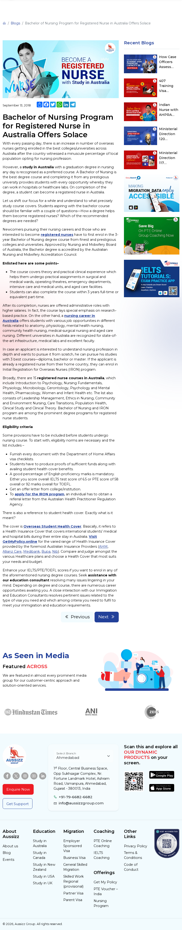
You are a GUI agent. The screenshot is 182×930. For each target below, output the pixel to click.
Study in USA (44, 876)
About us (10, 846)
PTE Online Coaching (103, 843)
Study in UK (42, 883)
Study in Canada (39, 855)
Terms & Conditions (133, 855)
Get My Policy (105, 882)
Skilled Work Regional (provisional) (73, 881)
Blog (7, 853)
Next (103, 617)
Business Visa (74, 858)
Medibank (31, 551)
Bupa (45, 551)
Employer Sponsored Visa (72, 846)
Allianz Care (12, 551)
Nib (55, 551)
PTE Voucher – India (106, 891)
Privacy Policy (135, 846)
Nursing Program (101, 903)
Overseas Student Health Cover (52, 526)
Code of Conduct (131, 867)
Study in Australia (40, 843)
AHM (103, 546)
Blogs (15, 23)
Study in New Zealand (44, 867)
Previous (80, 617)
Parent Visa (72, 900)
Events (8, 859)
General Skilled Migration (75, 867)
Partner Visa (73, 893)
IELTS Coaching (101, 855)
